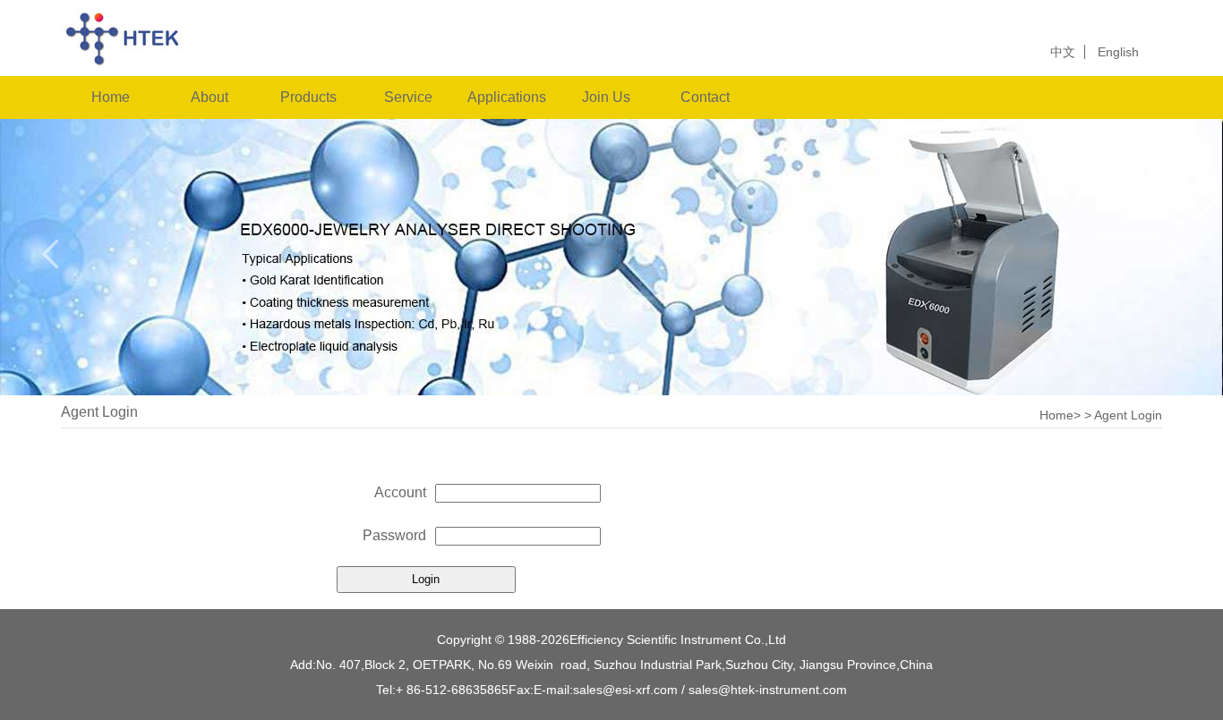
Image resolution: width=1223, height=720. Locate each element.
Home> (1060, 415)
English (1118, 52)
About (209, 97)
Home (110, 97)
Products (308, 97)
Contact (705, 97)
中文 (1062, 52)
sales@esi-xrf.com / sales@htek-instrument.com (710, 689)
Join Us (606, 97)
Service (408, 97)
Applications (506, 97)
